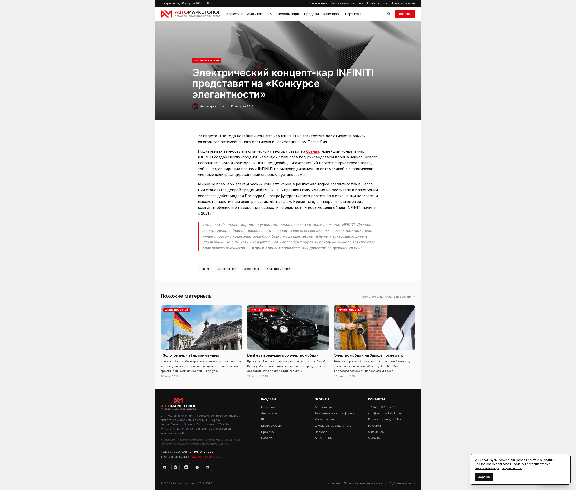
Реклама (374, 425)
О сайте (374, 438)
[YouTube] (165, 467)
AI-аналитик (323, 407)
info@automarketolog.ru (204, 456)
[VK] (186, 467)
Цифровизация (288, 14)
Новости (267, 438)
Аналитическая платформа (334, 413)
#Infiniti (205, 268)
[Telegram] (175, 467)
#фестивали (251, 268)
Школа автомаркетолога (347, 3)
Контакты (334, 483)
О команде (376, 432)
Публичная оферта (402, 483)
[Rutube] (208, 467)
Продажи (311, 14)
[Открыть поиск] (389, 14)
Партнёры (353, 14)
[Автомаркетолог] (190, 14)
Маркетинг (234, 14)
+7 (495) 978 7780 (200, 451)
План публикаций (403, 3)
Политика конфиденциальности (365, 483)
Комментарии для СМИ (385, 419)
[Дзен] (197, 467)
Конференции (317, 3)
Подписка (405, 14)
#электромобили (278, 268)
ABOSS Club (323, 438)
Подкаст (321, 432)
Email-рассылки (378, 3)
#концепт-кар (227, 268)
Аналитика (255, 14)
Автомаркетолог (212, 106)
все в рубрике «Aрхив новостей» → (388, 296)
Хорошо (484, 477)
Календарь (332, 14)
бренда (312, 151)
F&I (270, 14)
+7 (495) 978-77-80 (382, 407)
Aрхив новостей (206, 60)
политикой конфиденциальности (498, 468)
